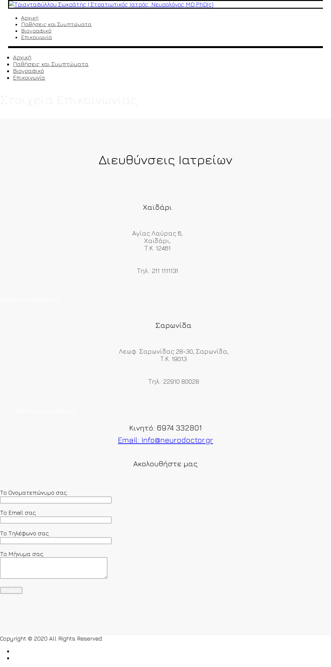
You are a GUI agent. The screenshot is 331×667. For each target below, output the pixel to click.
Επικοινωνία (36, 37)
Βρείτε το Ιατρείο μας (30, 299)
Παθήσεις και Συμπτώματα (56, 24)
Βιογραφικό (36, 30)
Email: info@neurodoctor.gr (165, 439)
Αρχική (29, 18)
